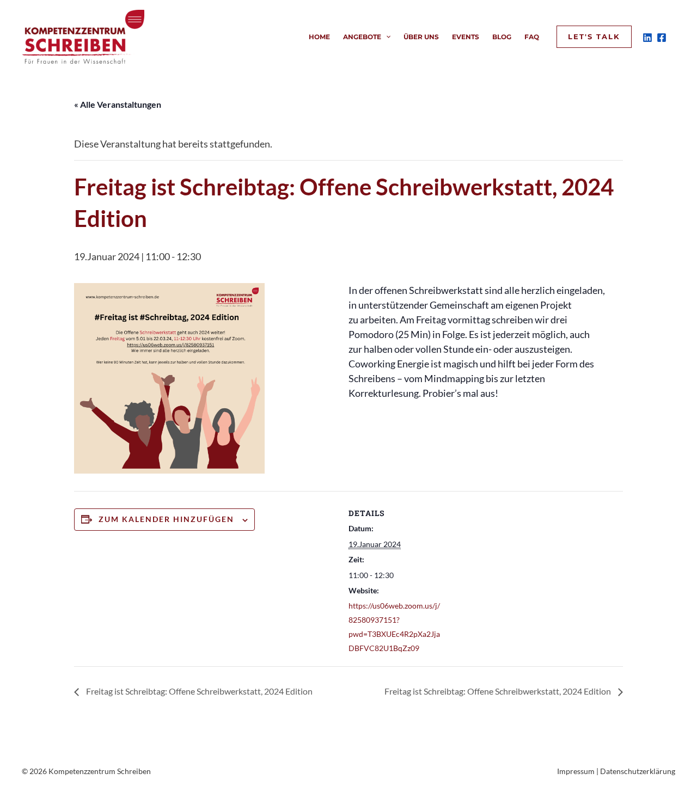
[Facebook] (662, 37)
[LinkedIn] (647, 37)
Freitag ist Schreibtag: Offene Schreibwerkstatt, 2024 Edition (198, 691)
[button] (385, 37)
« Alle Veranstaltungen (117, 104)
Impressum (576, 771)
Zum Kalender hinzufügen (166, 519)
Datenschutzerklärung (637, 771)
